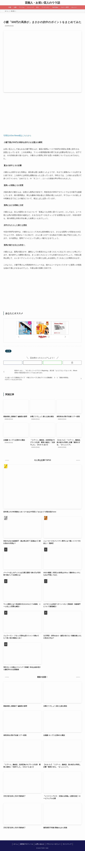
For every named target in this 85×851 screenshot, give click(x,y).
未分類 (8, 351)
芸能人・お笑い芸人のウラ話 (42, 2)
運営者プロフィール (26, 844)
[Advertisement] (42, 114)
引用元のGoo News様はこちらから (17, 135)
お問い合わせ (39, 844)
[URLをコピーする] (72, 363)
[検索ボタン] (82, 2)
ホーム (16, 844)
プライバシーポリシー (53, 844)
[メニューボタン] (2, 2)
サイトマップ (67, 844)
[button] (12, 363)
